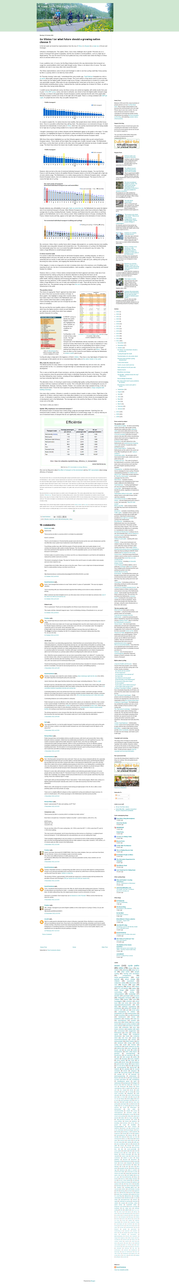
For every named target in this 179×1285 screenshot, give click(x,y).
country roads (125, 1156)
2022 (117, 314)
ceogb (124, 1124)
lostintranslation (132, 1013)
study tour (96, 46)
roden (132, 1244)
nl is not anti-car (121, 1065)
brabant (137, 1185)
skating (127, 1173)
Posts (118, 795)
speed (116, 1034)
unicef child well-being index (62, 519)
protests (135, 1199)
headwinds (134, 1131)
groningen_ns (126, 1131)
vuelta (128, 1097)
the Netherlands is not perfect (122, 622)
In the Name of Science (122, 914)
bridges (125, 1034)
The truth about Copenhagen (128, 201)
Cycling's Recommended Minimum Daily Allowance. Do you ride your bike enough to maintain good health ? (131, 294)
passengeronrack (125, 1199)
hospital (137, 1192)
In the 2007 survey (50, 92)
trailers (122, 1117)
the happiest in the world (128, 552)
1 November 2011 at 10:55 (51, 751)
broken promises (119, 1029)
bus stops (86, 504)
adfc (138, 1180)
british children (130, 1041)
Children (116, 542)
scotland (123, 1203)
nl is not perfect (123, 988)
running (129, 1246)
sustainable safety (131, 1204)
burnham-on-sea (118, 1152)
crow (129, 1104)
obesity (131, 1090)
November (121, 345)
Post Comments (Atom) (53, 950)
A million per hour (119, 460)
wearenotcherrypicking (120, 1039)
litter (136, 1135)
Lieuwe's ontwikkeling (122, 902)
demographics (118, 1051)
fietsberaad (123, 1086)
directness (132, 983)
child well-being (52, 351)
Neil (45, 722)
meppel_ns (123, 1237)
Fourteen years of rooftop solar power (126, 934)
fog (136, 1227)
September (121, 389)
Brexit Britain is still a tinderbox (124, 908)
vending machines (132, 1178)
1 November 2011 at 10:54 (51, 730)
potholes (133, 1168)
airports (129, 1211)
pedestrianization (118, 1114)
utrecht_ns (123, 1178)
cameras (136, 1218)
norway (135, 1110)
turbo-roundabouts (121, 1144)
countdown (129, 1223)
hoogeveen (117, 1133)
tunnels (125, 1071)
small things (119, 990)
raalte (115, 1201)
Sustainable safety (119, 455)
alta (122, 1149)
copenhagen (123, 1104)
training (123, 1095)
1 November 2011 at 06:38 (51, 716)
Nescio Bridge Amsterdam (124, 378)
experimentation (130, 1227)
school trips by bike (132, 1171)
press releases (118, 1025)
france (137, 1130)
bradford (119, 1187)
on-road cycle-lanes (120, 1079)
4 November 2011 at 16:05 (51, 899)
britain (131, 968)
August (120, 392)
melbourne (124, 1137)
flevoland (135, 1161)
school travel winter (119, 1171)
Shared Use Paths (119, 632)
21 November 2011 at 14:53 (52, 913)
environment (121, 1031)
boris (134, 1027)
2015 (117, 331)
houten (124, 1107)
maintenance (122, 1017)
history (126, 999)
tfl (114, 1015)
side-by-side (133, 1067)
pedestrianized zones (120, 643)
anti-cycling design (126, 1072)
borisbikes (117, 1123)
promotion (129, 1001)
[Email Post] (54, 516)
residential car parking (125, 1201)
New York (94, 705)
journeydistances (121, 1135)
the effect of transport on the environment (70, 470)
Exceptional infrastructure (121, 532)
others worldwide (124, 730)
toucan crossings (133, 1206)
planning (125, 970)
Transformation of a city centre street (127, 356)
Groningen (123, 566)
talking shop (120, 1048)
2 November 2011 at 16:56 (51, 844)
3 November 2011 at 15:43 (51, 861)
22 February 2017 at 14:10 (51, 930)
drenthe (116, 996)
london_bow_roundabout (122, 1194)
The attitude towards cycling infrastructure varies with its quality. (130, 170)
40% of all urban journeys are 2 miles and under (90, 695)
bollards (137, 1217)
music (137, 1055)
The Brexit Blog (121, 907)
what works (125, 972)
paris (127, 1166)
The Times (126, 1147)
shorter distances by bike (132, 1046)
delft (117, 1190)
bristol (135, 1150)
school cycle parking (119, 1116)
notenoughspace (118, 1112)
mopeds (128, 1110)
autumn (127, 1121)
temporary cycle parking (120, 1206)
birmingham (123, 1217)
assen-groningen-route (126, 1100)
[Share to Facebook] (64, 517)
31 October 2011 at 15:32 (51, 635)
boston (117, 1218)
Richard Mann (48, 736)
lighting (130, 1086)
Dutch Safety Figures (120, 448)
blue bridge (127, 1084)
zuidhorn (127, 1210)
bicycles (124, 984)
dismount (125, 1159)
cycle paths (133, 965)
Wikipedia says (48, 495)
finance (116, 1078)
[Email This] (58, 517)
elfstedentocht (127, 1161)
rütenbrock (122, 1170)
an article (42, 78)
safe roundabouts (134, 1079)
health (125, 1045)
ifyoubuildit (136, 1015)
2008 (117, 416)
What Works (117, 479)
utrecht (116, 1072)
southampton (117, 1250)
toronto (116, 1178)
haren (115, 1163)
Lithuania (86, 46)
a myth (99, 681)
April (119, 401)
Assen (130, 566)
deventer (135, 1104)
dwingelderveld (118, 1161)
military (135, 1164)
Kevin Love (47, 528)
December (121, 343)
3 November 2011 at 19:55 (51, 880)
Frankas (46, 618)
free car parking (124, 1105)
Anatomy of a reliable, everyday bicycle (130, 233)
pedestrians (117, 1018)
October (120, 347)
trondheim (116, 1208)
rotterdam (135, 1201)
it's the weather (119, 683)
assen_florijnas (118, 1121)
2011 (117, 341)
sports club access (119, 1175)
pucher (123, 1091)
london (132, 990)
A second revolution (119, 434)
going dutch (117, 1022)
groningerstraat (130, 1053)
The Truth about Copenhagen (122, 695)
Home (74, 947)
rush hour (125, 1038)
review (134, 1003)
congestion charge (134, 1222)
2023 (117, 311)
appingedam (127, 1213)
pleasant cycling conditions (129, 1024)
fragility (116, 1105)
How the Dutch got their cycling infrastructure (126, 359)
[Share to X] (62, 517)
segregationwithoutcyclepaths (122, 1005)
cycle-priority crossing (133, 1189)
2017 (117, 326)
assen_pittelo (117, 1150)
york (133, 1180)
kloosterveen (118, 1055)
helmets (133, 1045)
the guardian (126, 1069)
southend (126, 1250)
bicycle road (118, 1050)
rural (134, 999)
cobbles (130, 1220)
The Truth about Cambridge (122, 709)
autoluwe (116, 1184)
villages (135, 1083)
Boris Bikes (117, 728)
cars (115, 984)
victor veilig (126, 1255)
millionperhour (127, 1196)
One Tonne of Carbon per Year (125, 939)
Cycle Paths (117, 488)
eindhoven (117, 1128)
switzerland (117, 1083)
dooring (116, 1225)
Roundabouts (118, 521)
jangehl (125, 1232)
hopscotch (127, 1230)
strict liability (130, 1175)
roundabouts (118, 1046)
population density (123, 1168)
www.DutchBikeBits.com (124, 888)
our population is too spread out (124, 674)
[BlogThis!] (60, 517)
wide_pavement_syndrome (123, 1119)
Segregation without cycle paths (123, 493)
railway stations (78, 504)
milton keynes (131, 1237)
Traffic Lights (118, 512)
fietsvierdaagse (130, 1130)
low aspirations (128, 1055)
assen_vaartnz (121, 1060)
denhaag (122, 1190)
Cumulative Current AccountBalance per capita (90, 334)
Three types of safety (130, 279)
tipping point (134, 1253)
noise (129, 1065)
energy (130, 1043)
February (120, 406)
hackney (116, 1107)
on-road (135, 1197)
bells (122, 1184)
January (120, 409)
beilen (132, 1215)
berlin (130, 1150)
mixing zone (134, 1239)
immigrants (129, 1163)
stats (133, 984)
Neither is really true (67, 873)
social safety (135, 1010)
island (115, 1232)
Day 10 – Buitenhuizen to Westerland (126, 883)
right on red (126, 1244)
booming (131, 1185)
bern (117, 1217)
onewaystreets (118, 1138)
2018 (117, 324)
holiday (126, 1022)
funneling (118, 1131)
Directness (117, 511)
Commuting (117, 582)
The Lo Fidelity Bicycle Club (125, 850)
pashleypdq (117, 1008)
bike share (131, 1060)
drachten (122, 1225)
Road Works (117, 573)
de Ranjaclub (120, 901)
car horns (116, 1220)
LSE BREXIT (120, 954)
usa (129, 1015)
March (120, 404)
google (124, 1229)
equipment (136, 1190)
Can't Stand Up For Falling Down (126, 870)
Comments (120, 798)
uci (120, 1255)
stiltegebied (130, 1093)
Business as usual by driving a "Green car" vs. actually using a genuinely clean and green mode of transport (131, 266)
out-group (136, 1065)
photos (129, 986)
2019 (117, 321)
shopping (127, 1018)
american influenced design (123, 1182)
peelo (132, 1166)
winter (137, 986)
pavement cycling (132, 1112)
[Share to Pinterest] (66, 517)
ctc (126, 1074)
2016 (117, 328)
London (68, 705)
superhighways (122, 1020)
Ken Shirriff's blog (122, 925)
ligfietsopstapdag (118, 1236)
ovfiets (116, 1199)
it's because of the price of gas (123, 681)
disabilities (133, 1124)
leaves (121, 1164)
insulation (135, 1230)
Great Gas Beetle (122, 823)
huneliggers (118, 1001)
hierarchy (130, 1192)
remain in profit (69, 353)
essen (115, 1227)
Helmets (116, 652)
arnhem (134, 1213)
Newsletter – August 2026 (123, 920)
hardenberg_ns (118, 1230)
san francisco (136, 1246)
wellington (118, 1256)
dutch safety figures (131, 1051)
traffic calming (127, 1142)
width (115, 1145)
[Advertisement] (74, 941)
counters (123, 1189)
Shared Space (118, 624)
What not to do (118, 610)
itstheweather (117, 1109)
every (117, 1192)
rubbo (123, 1246)
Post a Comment (47, 934)
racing (132, 992)
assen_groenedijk (131, 1149)
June (119, 396)
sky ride (134, 1248)
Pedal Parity (120, 832)
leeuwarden (133, 1234)
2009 (117, 414)
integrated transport (124, 997)
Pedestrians (117, 441)
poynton (121, 1243)
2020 (117, 319)
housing (124, 1133)
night (118, 1057)
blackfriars (119, 1185)
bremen (123, 1218)
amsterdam (125, 1027)
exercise (122, 1227)
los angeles (127, 1088)
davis (136, 1223)
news (126, 1032)
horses (122, 1163)
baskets (137, 1072)
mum (133, 1088)
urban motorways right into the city (87, 676)
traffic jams (136, 1142)
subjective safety (119, 983)
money (133, 1017)
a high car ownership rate (75, 208)
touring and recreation (131, 973)
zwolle (135, 1119)
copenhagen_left (120, 1223)
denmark (133, 1074)
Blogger (93, 1281)
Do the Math (120, 913)
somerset (122, 1140)
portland (132, 1138)
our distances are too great (122, 678)
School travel (118, 554)
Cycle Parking (118, 561)
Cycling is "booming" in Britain (122, 688)
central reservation (126, 1154)
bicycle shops (118, 1084)
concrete (116, 1189)
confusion (125, 1222)
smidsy (129, 1116)
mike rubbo (131, 1109)
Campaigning (118, 469)
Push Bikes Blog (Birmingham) (126, 818)
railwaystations (119, 994)
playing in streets (129, 1114)
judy (127, 1010)
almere (116, 1213)
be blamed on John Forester (78, 895)
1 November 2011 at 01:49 (51, 668)
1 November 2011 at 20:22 (51, 796)
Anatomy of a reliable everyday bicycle (125, 587)
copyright (116, 1156)
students (116, 1069)
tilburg (135, 1177)
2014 (117, 333)
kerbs (115, 1234)
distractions (134, 1159)
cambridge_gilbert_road (131, 1187)
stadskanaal (134, 1250)
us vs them (122, 1097)
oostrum (127, 1241)
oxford (133, 1241)
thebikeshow (126, 1253)
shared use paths (118, 1173)
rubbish (116, 1203)
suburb (134, 1038)
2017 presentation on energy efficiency (77, 467)
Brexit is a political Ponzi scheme (125, 955)
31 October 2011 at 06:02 (51, 612)
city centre (127, 1050)
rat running (130, 1091)
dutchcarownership (119, 1076)
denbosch (120, 1043)
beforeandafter (118, 1041)
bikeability (136, 1184)
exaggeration (132, 1031)
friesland (116, 1229)
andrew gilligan (130, 1098)
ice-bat (130, 1133)
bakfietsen (134, 1121)
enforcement (132, 1076)
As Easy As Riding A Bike (124, 836)
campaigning (118, 986)
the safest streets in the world (92, 359)
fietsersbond (117, 1032)
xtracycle (135, 1097)
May (119, 399)
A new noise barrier (122, 362)
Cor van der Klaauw (119, 1098)
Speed (116, 592)
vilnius (70, 519)
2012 (117, 338)
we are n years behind (124, 1180)
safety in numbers (132, 1170)
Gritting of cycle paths (120, 539)
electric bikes (125, 1062)
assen (117, 965)
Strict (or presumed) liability (122, 645)
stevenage (116, 1251)
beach (118, 1102)
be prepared (125, 1215)
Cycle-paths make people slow (124, 686)
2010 (117, 412)
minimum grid (126, 1239)
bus (138, 1041)
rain (136, 1114)
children (76, 357)
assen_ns (136, 1100)
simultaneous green (123, 1081)
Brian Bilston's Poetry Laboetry (126, 919)
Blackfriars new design (123, 372)
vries (121, 1210)
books (125, 1185)
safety (134, 988)
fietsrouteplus (135, 1062)
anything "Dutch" (123, 620)
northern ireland (118, 1241)
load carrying (133, 1078)
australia (133, 1020)
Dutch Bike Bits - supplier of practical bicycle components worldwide (126, 809)
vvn (115, 1180)
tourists (116, 1255)
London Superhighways (121, 723)
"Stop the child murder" (122, 476)
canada (119, 1074)
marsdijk (116, 1137)
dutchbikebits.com (119, 1013)
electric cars (125, 1128)
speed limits (134, 1173)
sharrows (127, 1248)
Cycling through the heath (124, 353)
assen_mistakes (134, 1058)
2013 (117, 336)
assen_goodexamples (121, 977)
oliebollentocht (127, 1197)
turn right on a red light (127, 518)
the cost (77, 284)
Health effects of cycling (121, 572)
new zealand (123, 1090)
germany (116, 1053)
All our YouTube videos (122, 807)
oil (122, 1166)
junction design (133, 1232)
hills (122, 1078)
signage (134, 1008)
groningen (126, 996)
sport (135, 1081)
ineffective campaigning (129, 1006)
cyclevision (117, 1157)
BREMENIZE (120, 827)
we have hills (119, 676)
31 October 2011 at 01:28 (51, 599)
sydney (129, 1140)
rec (131, 1243)
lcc (126, 1078)
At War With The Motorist (124, 845)
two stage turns (127, 1208)
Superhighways (118, 485)
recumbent (130, 981)
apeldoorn (134, 1182)
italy (121, 1232)
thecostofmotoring (126, 1177)
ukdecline (135, 1144)
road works (125, 1003)
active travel (122, 1211)
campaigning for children (126, 1011)
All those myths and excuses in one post (130, 156)
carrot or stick (118, 1010)
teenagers (125, 1058)
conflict (135, 1050)
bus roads (128, 1152)
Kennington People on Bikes (125, 854)
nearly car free (130, 631)
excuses (136, 996)
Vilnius (80, 46)
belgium (137, 1215)
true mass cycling (131, 1117)
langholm (124, 1234)
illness (98, 349)
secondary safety (132, 1203)
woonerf (129, 1145)
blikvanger (130, 1217)
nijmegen (116, 1166)
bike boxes (129, 1184)
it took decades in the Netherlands (125, 679)
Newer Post (43, 947)
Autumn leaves (121, 370)
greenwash (133, 1229)
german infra (134, 1105)
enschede (129, 1190)
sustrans (116, 1058)
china (135, 1154)
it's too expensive (120, 672)
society (134, 1032)
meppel (116, 1237)
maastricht (134, 1236)
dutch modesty (132, 1126)
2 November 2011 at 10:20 (51, 806)
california (129, 1218)
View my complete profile (121, 1270)
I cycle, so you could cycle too (125, 365)
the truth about (118, 1142)
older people (126, 1057)
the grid (135, 1140)
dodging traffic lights (133, 1029)
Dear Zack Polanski (121, 940)
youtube (124, 1256)
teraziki (46, 919)
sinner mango (130, 979)
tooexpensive (127, 1083)
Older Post (105, 947)
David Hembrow (49, 582)
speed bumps (118, 1204)
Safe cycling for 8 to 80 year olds (126, 367)
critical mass (134, 1156)
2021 (117, 316)
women (122, 1145)
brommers (125, 1123)
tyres (129, 1144)
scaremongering (119, 653)
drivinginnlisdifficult (119, 1126)
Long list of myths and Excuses (123, 664)
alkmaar (135, 1211)
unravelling (121, 1015)
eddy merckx (129, 1225)
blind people (125, 1102)
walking (137, 1255)
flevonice (124, 1192)
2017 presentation (93, 470)
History (116, 500)
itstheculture (133, 1107)
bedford (125, 1150)
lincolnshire (128, 1164)
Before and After (118, 506)
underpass (134, 1071)
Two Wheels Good (122, 865)
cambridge (132, 994)
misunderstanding (118, 1110)
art (138, 1213)
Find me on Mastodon (120, 787)
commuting (118, 992)
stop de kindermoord (127, 1251)
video (121, 968)
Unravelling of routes (120, 498)
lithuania (47, 519)
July (119, 394)
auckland (118, 1215)
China (69, 126)
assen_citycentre (132, 1048)
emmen (136, 1225)
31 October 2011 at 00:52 (51, 576)
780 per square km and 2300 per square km (76, 878)
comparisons (127, 975)
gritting (126, 1008)
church (123, 1220)
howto (127, 1036)
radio (127, 1243)
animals (133, 1039)
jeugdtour (137, 1133)
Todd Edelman (88, 76)
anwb (121, 1213)
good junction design (122, 1064)
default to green (127, 1157)
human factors (135, 1064)
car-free (132, 1123)
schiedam (119, 1248)
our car (126, 1138)
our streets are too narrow (122, 671)
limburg (130, 1135)
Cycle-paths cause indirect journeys (125, 685)
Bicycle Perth (121, 841)
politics (135, 1057)
